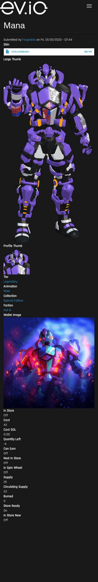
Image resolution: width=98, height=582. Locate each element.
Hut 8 (7, 310)
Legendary (10, 281)
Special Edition (13, 300)
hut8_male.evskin (20, 51)
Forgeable (28, 40)
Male (7, 291)
